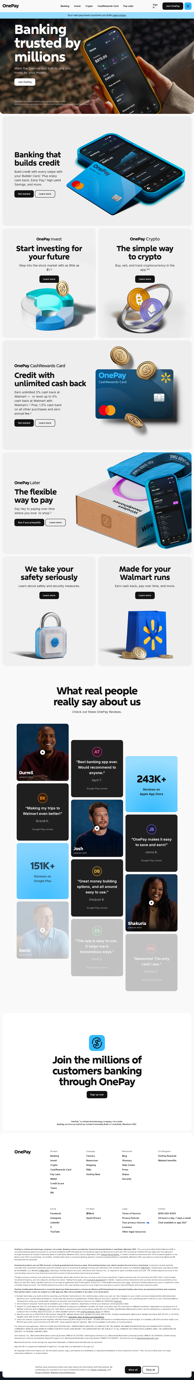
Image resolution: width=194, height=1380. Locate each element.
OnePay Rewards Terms (90, 1312)
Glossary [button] (127, 1160)
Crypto (89, 6)
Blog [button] (124, 1156)
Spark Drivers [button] (93, 1218)
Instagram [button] (55, 1218)
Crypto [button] (54, 1165)
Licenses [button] (127, 1227)
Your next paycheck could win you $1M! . (97, 15)
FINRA (143, 1268)
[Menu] (188, 6)
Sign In (155, 6)
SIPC (148, 1268)
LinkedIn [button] (54, 1222)
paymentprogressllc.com (147, 1338)
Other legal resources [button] (134, 1231)
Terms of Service (98, 1370)
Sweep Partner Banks (110, 1254)
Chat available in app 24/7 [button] (172, 1222)
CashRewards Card (108, 6)
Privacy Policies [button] (130, 1218)
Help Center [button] (128, 1165)
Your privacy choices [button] (133, 1222)
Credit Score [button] (57, 1183)
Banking (65, 6)
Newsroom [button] (92, 1160)
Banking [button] (54, 1156)
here (128, 1282)
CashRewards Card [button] (60, 1169)
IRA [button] (52, 1192)
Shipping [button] (91, 1165)
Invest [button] (53, 1160)
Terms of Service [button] (131, 1213)
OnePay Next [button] (93, 1174)
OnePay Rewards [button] (167, 1156)
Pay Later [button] (55, 1174)
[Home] (21, 6)
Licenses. (118, 1301)
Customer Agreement (96, 1280)
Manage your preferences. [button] (63, 1372)
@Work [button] (90, 1213)
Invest (77, 6)
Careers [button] (90, 1156)
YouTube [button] (55, 1231)
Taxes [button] (53, 1188)
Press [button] (125, 1169)
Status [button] (125, 1174)
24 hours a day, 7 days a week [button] (174, 1218)
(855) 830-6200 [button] (167, 1213)
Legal (124, 1209)
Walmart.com (44, 1309)
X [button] (51, 1227)
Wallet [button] (53, 1179)
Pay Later (128, 6)
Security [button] (126, 1179)
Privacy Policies (42, 1372)
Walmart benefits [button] (167, 1160)
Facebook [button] (55, 1213)
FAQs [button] (88, 1169)
